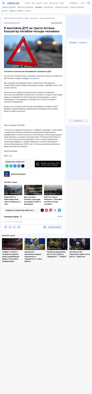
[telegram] (11, 166)
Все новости (34, 18)
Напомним (8, 130)
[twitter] (22, 166)
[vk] (18, 166)
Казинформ (34, 78)
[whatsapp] (7, 166)
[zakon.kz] (13, 3)
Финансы (39, 3)
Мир (33, 3)
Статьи (45, 3)
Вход (60, 216)
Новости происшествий (47, 18)
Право (62, 3)
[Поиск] (88, 3)
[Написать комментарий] (33, 221)
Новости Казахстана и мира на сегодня (16, 18)
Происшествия (53, 3)
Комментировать (55, 227)
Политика (28, 3)
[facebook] (15, 166)
